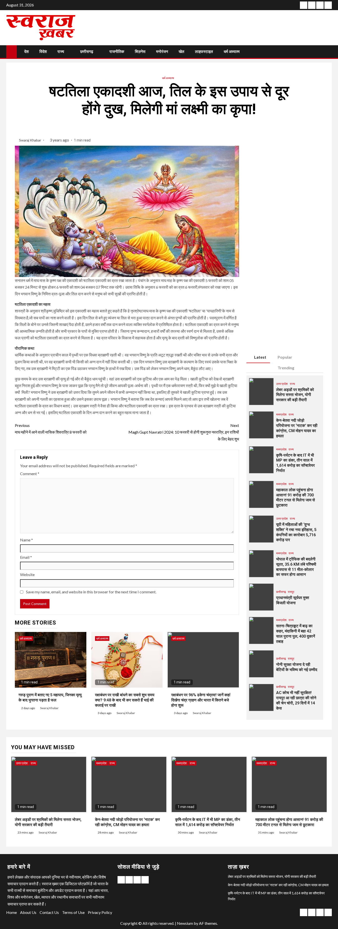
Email (26, 557)
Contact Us (49, 912)
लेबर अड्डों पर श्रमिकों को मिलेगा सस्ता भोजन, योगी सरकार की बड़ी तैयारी (295, 394)
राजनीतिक (116, 51)
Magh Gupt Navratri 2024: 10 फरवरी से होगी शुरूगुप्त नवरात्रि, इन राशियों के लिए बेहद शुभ (183, 432)
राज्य (60, 51)
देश (26, 51)
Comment (29, 473)
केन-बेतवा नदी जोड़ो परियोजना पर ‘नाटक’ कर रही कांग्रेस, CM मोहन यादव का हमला (296, 428)
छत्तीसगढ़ (86, 51)
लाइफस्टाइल (204, 51)
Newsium (185, 923)
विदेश (43, 51)
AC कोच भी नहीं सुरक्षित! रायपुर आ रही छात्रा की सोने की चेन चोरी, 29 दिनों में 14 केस (296, 700)
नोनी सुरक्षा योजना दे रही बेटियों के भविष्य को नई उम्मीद (296, 667)
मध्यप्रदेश (281, 414)
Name (26, 539)
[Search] (327, 51)
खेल (181, 51)
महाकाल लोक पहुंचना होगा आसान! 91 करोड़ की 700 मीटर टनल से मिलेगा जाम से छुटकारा (295, 498)
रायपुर (291, 592)
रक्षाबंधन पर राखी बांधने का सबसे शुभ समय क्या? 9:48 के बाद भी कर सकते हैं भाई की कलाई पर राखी (124, 700)
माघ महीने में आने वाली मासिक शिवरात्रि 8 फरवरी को (51, 428)
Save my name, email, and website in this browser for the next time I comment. (91, 591)
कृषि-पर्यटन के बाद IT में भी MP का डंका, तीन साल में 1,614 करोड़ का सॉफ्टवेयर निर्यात (295, 463)
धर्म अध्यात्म (232, 51)
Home (11, 912)
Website (27, 574)
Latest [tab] (260, 357)
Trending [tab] (286, 367)
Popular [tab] (285, 357)
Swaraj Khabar (30, 140)
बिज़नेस (140, 51)
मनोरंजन (162, 51)
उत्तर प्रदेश (282, 384)
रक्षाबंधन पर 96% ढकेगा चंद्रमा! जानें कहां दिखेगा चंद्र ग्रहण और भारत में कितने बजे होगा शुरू (200, 700)
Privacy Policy (100, 912)
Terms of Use (73, 912)
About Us (28, 912)
